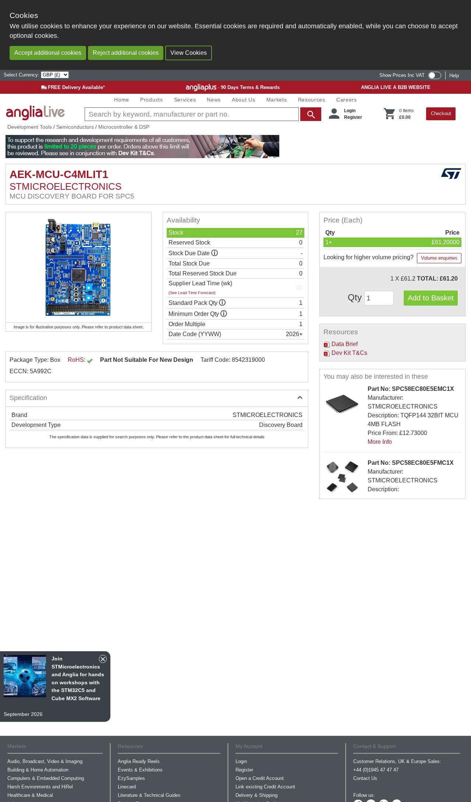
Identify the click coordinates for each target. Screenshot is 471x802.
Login (349, 110)
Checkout (441, 113)
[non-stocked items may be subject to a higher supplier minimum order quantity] (222, 303)
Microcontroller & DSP (123, 127)
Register (353, 117)
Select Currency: (22, 75)
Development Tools (29, 127)
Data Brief (344, 344)
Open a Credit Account (260, 778)
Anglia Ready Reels (139, 761)
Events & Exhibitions (140, 770)
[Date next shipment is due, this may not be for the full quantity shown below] (214, 253)
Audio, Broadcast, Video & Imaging (44, 761)
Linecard (127, 786)
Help (454, 75)
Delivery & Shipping (256, 795)
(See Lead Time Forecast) (192, 292)
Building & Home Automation (37, 770)
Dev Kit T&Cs (348, 353)
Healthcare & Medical (30, 795)
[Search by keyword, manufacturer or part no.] (202, 114)
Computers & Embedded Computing (45, 778)
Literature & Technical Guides (149, 795)
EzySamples (131, 778)
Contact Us (365, 778)
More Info (380, 442)
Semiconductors (75, 127)
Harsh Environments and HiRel (40, 786)
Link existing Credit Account (265, 786)
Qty (356, 297)
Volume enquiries (439, 258)
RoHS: (77, 360)
